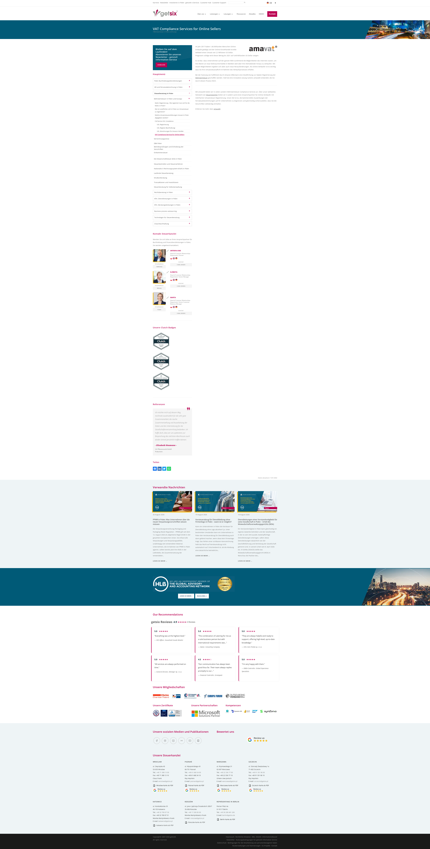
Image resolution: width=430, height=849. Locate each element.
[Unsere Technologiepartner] (205, 716)
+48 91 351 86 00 (258, 772)
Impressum (230, 837)
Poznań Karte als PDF (196, 785)
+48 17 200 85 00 (194, 812)
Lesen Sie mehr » (186, 596)
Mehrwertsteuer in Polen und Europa (168, 99)
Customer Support (219, 3)
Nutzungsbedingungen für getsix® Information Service (256, 840)
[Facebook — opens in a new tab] (156, 740)
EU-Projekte (266, 846)
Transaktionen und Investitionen (166, 182)
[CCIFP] (192, 699)
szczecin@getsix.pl (261, 781)
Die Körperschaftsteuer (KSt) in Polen (168, 159)
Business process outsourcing (165, 211)
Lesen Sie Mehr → (160, 561)
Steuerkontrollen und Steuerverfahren (168, 164)
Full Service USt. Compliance (164, 121)
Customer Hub (205, 3)
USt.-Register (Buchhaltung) (166, 128)
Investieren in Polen (176, 3)
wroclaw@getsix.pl (165, 781)
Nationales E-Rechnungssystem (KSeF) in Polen (171, 169)
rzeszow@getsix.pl (197, 818)
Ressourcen (241, 14)
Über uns (200, 14)
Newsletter (164, 3)
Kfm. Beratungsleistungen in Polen (167, 205)
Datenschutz (222, 843)
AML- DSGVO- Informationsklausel (264, 837)
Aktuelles (252, 14)
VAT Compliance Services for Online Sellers (169, 135)
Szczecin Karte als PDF (260, 785)
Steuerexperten (212, 95)
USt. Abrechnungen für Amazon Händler (170, 131)
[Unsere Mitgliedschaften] (167, 699)
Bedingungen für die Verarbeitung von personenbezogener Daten (252, 843)
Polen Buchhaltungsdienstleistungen (168, 81)
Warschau (159, 266)
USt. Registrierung (163, 124)
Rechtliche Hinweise (243, 837)
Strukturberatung (160, 178)
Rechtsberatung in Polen (163, 192)
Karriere (156, 3)
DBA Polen (158, 143)
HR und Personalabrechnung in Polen (168, 87)
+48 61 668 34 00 (194, 772)
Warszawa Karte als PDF (229, 785)
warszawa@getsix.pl (229, 781)
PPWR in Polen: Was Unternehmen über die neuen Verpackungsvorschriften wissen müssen (171, 522)
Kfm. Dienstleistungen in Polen (165, 199)
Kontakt (272, 14)
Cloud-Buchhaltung (161, 224)
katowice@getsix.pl (165, 821)
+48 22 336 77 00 (226, 772)
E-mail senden (181, 264)
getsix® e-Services (192, 3)
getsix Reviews (161, 622)
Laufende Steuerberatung (163, 173)
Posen (159, 309)
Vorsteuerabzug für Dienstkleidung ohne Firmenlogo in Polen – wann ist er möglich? (213, 520)
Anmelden (161, 65)
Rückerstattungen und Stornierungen (246, 846)
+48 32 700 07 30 (162, 812)
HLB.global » (202, 596)
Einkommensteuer (161, 152)
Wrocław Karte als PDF (164, 785)
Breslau (159, 288)
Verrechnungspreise (161, 139)
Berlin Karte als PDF (227, 819)
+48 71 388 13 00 (162, 772)
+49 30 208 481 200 (227, 812)
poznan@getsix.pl (197, 781)
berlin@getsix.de (228, 815)
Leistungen (214, 14)
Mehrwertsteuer (201, 78)
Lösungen (227, 14)
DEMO (261, 14)
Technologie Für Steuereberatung (167, 217)
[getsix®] (165, 15)
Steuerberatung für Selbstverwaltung (168, 187)
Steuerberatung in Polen (163, 93)
